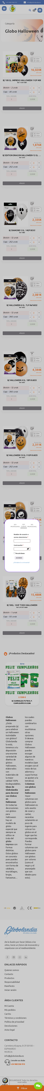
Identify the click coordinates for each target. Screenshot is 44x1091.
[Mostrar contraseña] (28, 549)
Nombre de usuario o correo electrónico (21, 536)
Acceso (19, 558)
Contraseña (18, 545)
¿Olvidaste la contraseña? (21, 562)
